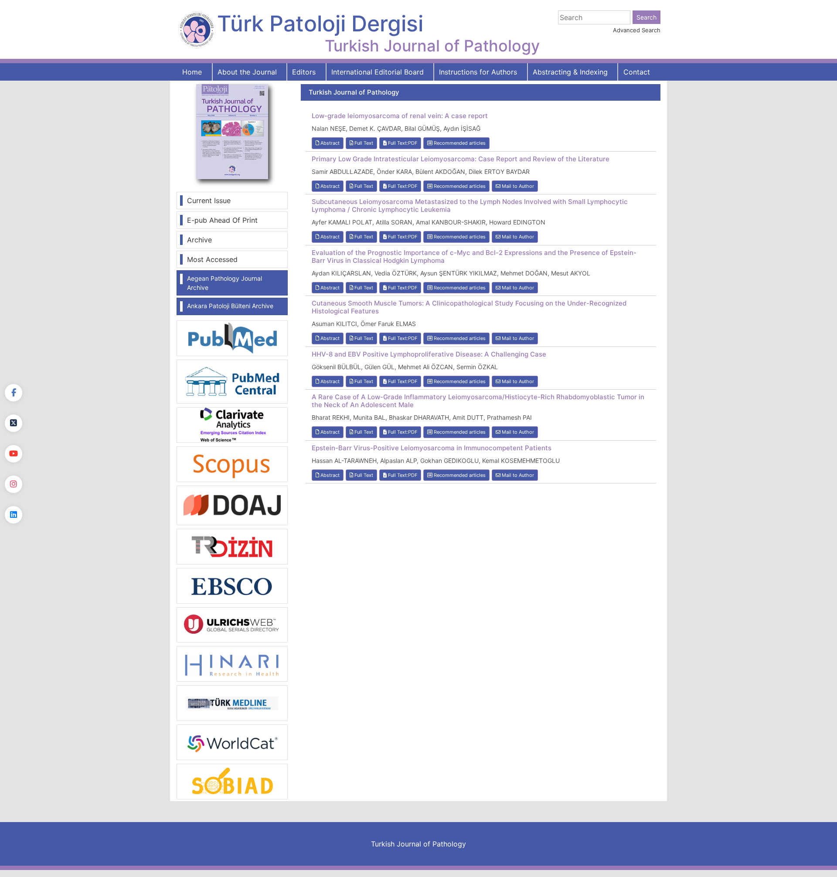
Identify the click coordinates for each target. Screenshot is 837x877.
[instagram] (13, 484)
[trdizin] (232, 545)
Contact (636, 72)
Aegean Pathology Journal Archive (224, 283)
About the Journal (247, 72)
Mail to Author (517, 186)
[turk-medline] (232, 702)
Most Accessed (212, 259)
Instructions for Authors (478, 72)
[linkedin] (13, 514)
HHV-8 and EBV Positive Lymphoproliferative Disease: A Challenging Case (429, 354)
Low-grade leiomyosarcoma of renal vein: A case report (400, 116)
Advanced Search (636, 30)
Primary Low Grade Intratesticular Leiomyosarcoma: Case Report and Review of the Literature (460, 159)
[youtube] (13, 453)
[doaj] (232, 504)
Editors (304, 72)
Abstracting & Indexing (570, 72)
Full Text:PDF (402, 143)
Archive (199, 239)
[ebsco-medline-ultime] (232, 585)
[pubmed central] (232, 381)
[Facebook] (13, 392)
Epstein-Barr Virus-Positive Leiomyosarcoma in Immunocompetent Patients (431, 448)
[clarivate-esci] (232, 424)
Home (192, 72)
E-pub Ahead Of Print (222, 220)
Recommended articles (459, 143)
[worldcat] (232, 742)
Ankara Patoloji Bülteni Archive (230, 305)
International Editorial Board (377, 72)
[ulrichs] (232, 624)
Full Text (363, 143)
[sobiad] (232, 781)
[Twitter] (13, 423)
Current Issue (209, 200)
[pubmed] (232, 337)
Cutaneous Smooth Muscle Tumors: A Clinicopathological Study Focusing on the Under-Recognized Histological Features (469, 307)
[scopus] (232, 463)
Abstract (329, 143)
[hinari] (232, 663)
